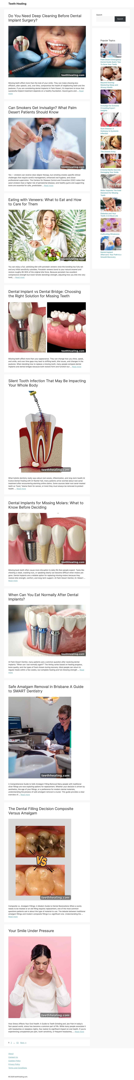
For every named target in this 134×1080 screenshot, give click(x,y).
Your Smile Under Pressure (31, 931)
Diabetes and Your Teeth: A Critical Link (109, 214)
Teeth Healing (17, 3)
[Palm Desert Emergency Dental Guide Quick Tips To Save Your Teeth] (110, 51)
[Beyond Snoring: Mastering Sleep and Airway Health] (110, 74)
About (11, 1054)
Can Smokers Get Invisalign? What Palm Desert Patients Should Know (42, 109)
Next (23, 1043)
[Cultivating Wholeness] (110, 225)
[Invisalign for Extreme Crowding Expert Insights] (110, 97)
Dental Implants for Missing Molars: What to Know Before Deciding (45, 505)
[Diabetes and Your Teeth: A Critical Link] (110, 204)
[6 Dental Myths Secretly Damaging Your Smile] (110, 161)
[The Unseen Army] (110, 143)
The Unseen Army (108, 152)
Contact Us (13, 1057)
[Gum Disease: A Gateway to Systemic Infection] (110, 120)
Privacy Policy (14, 1064)
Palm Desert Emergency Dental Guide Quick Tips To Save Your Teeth (110, 62)
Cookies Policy (14, 1061)
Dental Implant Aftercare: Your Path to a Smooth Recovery (110, 254)
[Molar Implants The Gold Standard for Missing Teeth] (110, 181)
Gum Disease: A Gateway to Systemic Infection (109, 131)
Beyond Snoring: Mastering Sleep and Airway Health (109, 85)
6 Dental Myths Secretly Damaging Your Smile (110, 171)
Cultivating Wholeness (109, 234)
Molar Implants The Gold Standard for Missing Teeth (110, 192)
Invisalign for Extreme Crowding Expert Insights (109, 108)
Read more (48, 185)
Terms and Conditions (17, 1068)
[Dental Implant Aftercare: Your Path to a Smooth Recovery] (110, 243)
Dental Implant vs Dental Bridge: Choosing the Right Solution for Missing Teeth (44, 293)
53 (17, 1043)
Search (99, 15)
